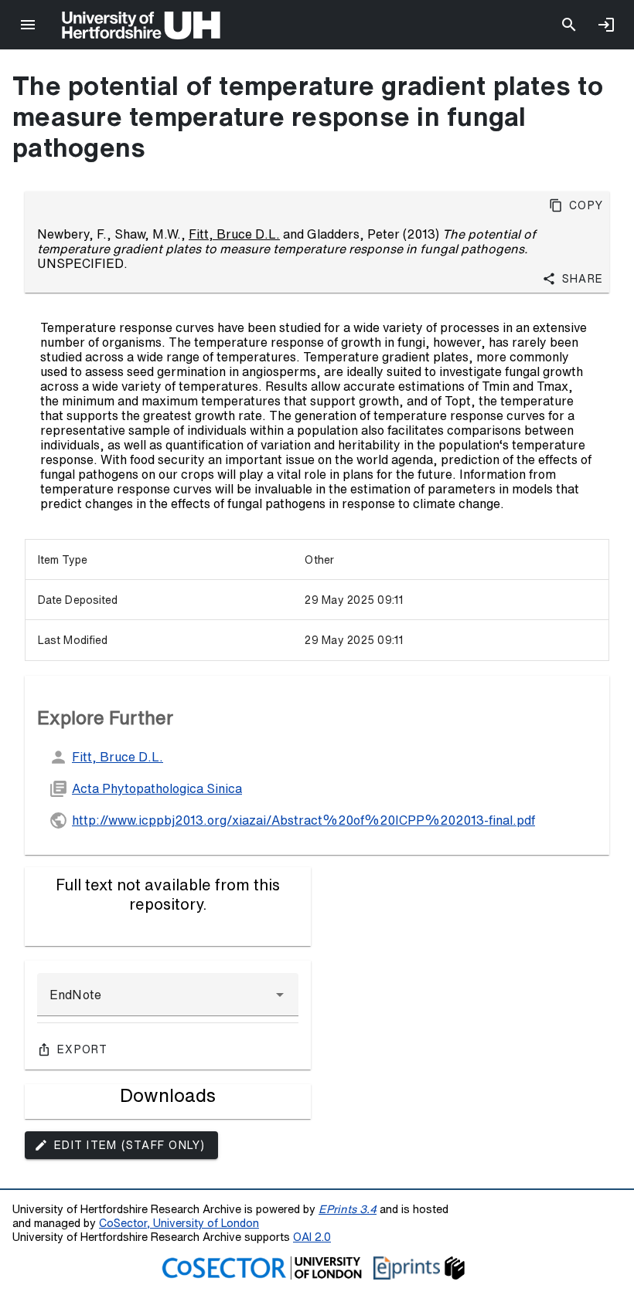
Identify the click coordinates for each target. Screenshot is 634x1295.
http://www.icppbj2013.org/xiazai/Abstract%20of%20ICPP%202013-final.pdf (303, 820)
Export (82, 1049)
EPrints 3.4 (348, 1209)
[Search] (569, 24)
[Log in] (606, 24)
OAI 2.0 (312, 1236)
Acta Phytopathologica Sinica (157, 788)
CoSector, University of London (179, 1223)
